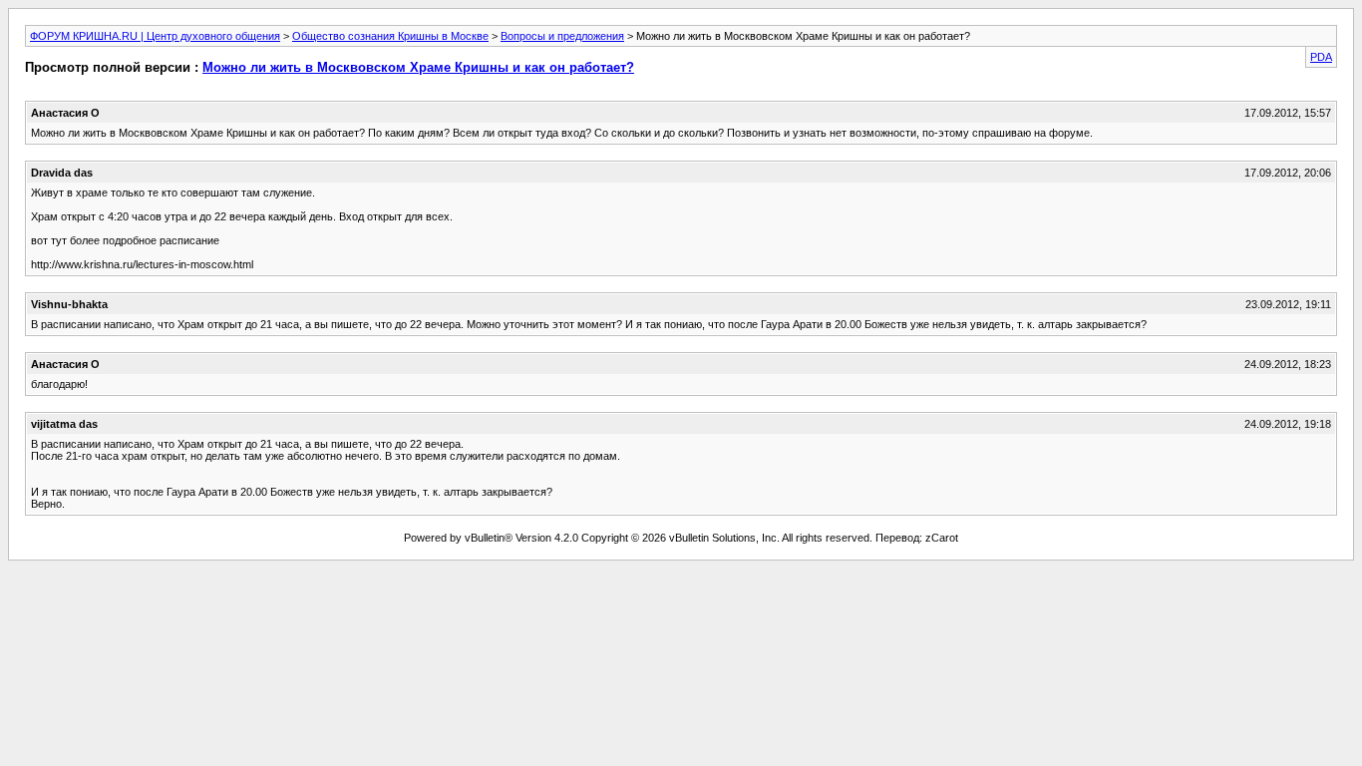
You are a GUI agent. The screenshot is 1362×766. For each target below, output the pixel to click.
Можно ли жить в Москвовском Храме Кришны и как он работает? (418, 67)
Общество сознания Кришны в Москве (390, 36)
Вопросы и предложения (562, 36)
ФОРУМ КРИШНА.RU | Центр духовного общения (155, 36)
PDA (1321, 57)
